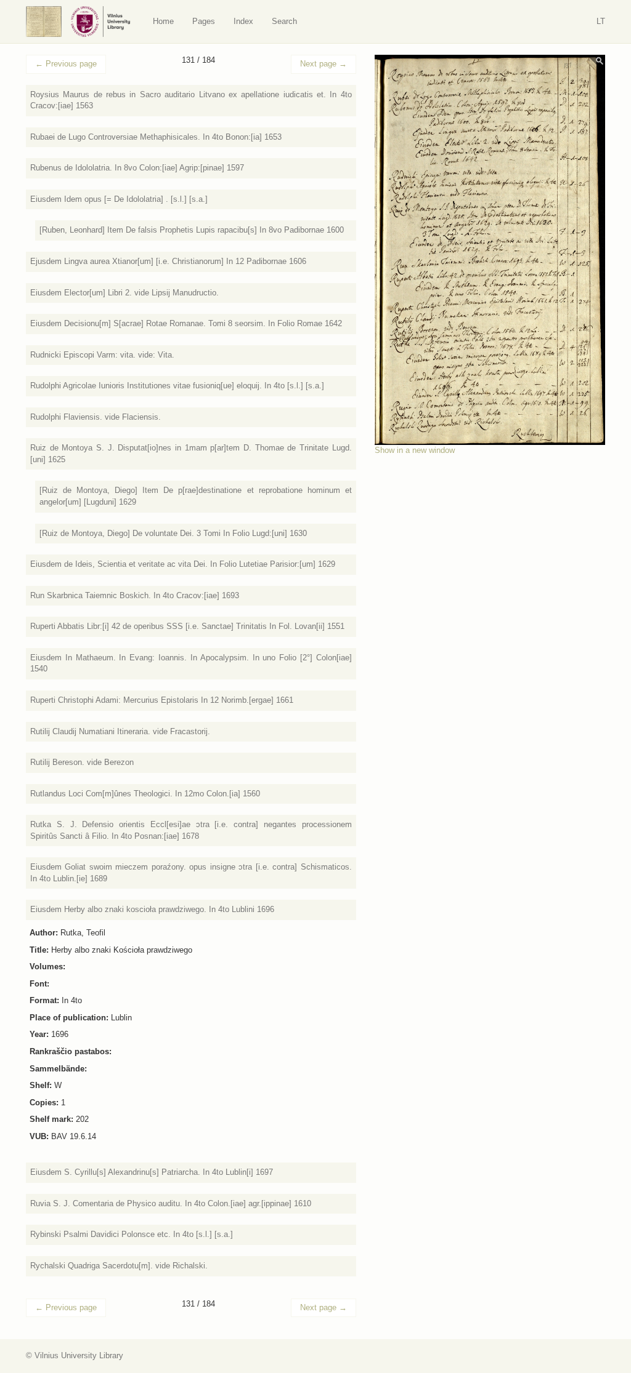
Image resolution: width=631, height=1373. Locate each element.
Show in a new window (415, 450)
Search (284, 21)
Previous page (66, 63)
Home (163, 21)
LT (600, 21)
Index (243, 21)
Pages (203, 21)
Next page (323, 63)
